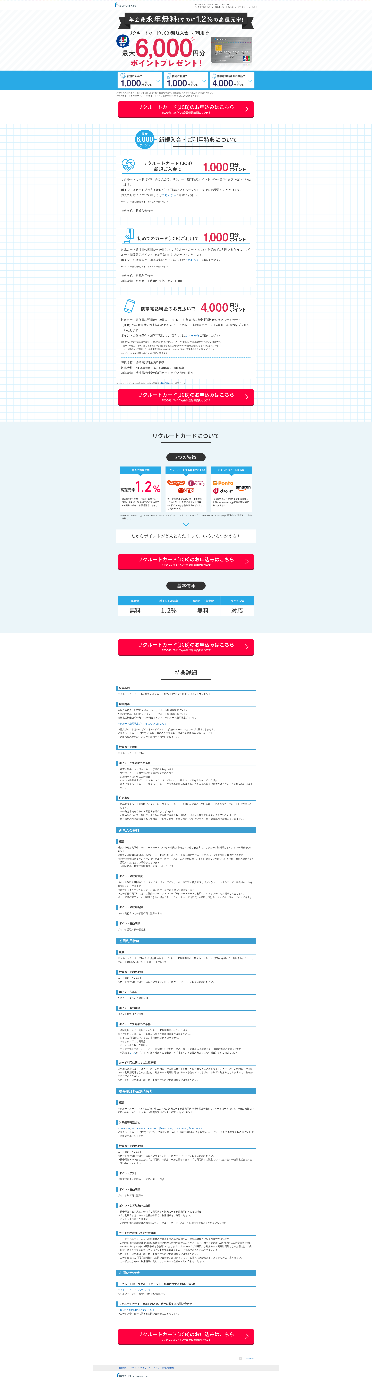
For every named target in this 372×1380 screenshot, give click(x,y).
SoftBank (141, 1128)
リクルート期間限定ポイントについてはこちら (142, 723)
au (133, 1128)
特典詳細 (165, 383)
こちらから (169, 195)
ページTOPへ (250, 1358)
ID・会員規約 (121, 1368)
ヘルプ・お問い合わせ (164, 1368)
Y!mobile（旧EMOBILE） (190, 1128)
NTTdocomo (124, 1128)
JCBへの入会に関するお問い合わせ (136, 1310)
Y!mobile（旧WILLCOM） (161, 1128)
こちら (132, 1052)
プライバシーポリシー (140, 1368)
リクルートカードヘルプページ (134, 1290)
